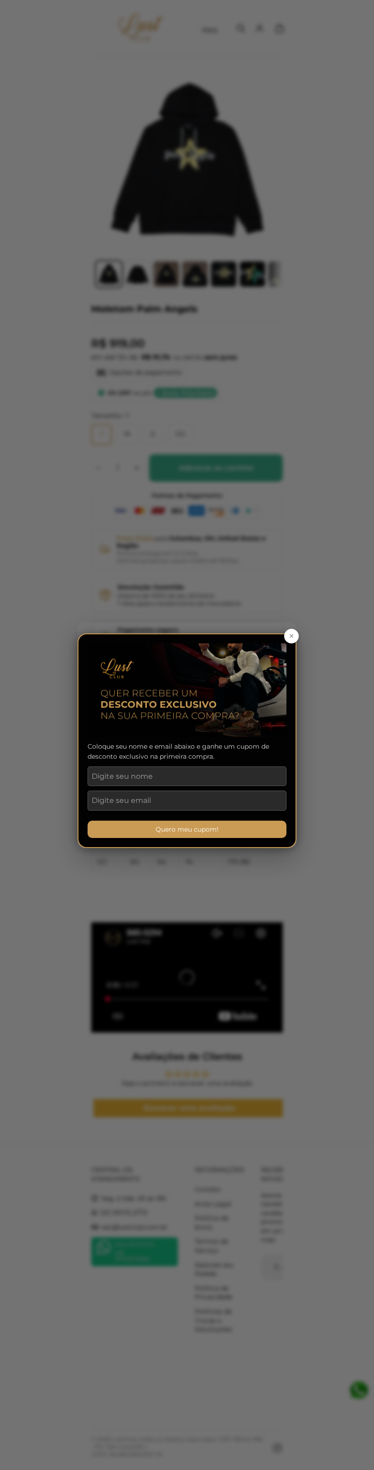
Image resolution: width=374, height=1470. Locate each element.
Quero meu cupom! (187, 829)
